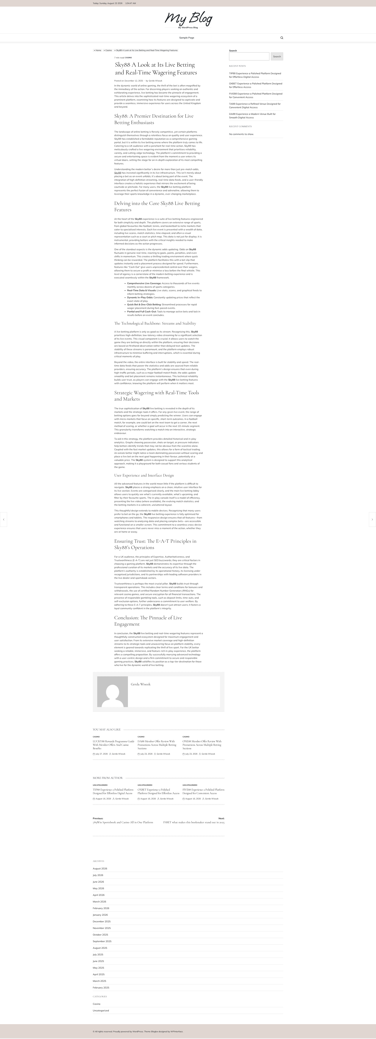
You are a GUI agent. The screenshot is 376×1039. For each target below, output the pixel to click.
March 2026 (99, 901)
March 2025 (99, 980)
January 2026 (100, 914)
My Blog (188, 18)
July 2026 (98, 875)
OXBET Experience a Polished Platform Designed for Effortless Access (158, 791)
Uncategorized (100, 785)
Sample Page (186, 37)
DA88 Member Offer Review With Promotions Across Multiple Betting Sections (157, 745)
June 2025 (98, 961)
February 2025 (101, 987)
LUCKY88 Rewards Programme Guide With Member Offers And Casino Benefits (113, 745)
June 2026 (98, 881)
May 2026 (98, 888)
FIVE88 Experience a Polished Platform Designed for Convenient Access (203, 791)
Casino (128, 57)
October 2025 (100, 934)
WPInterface (177, 1031)
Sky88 (117, 172)
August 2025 (100, 947)
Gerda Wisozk (155, 80)
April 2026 (99, 894)
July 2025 (98, 954)
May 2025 (98, 967)
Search (233, 50)
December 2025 (102, 921)
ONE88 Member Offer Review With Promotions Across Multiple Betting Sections (202, 745)
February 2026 (101, 908)
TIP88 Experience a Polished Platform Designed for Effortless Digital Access (113, 791)
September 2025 (102, 941)
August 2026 (100, 868)
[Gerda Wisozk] (112, 691)
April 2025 (99, 974)
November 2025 (102, 928)
